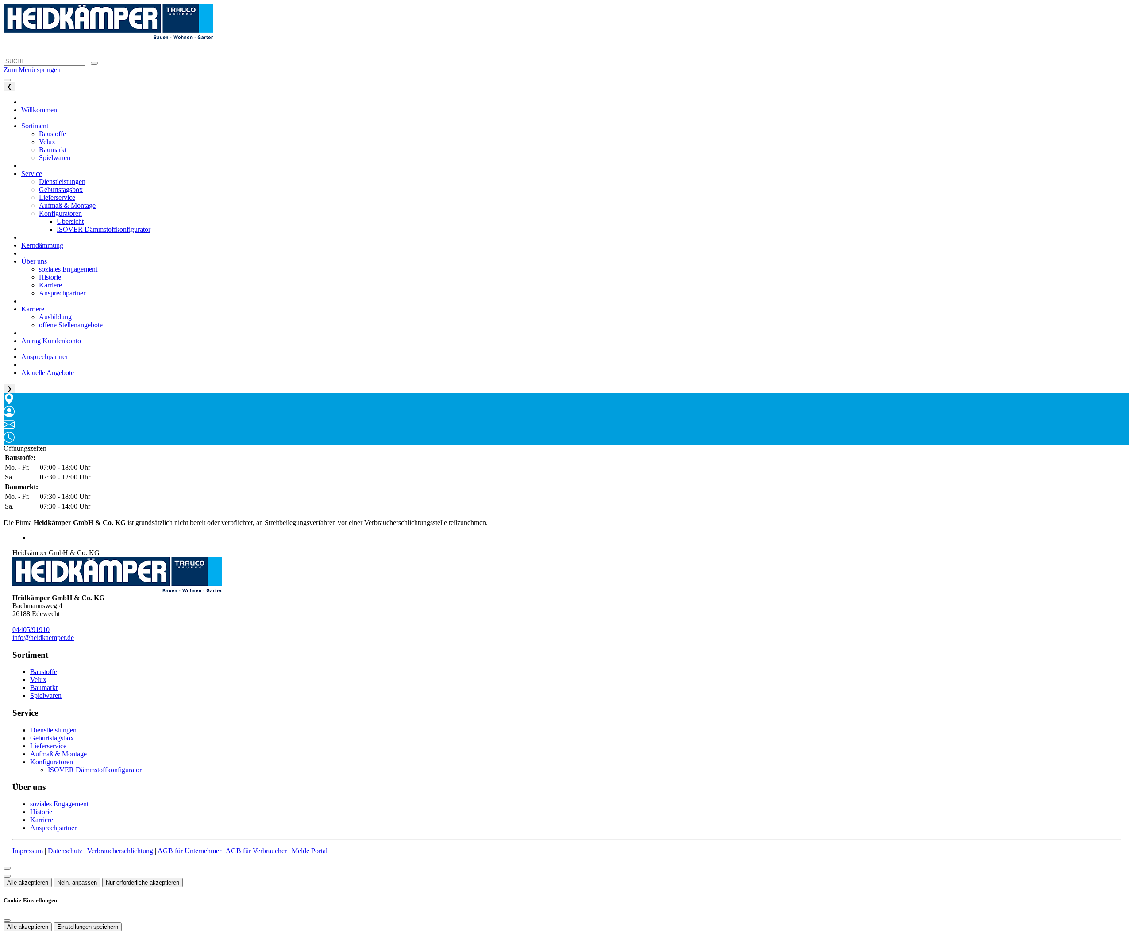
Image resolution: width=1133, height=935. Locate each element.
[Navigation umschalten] (7, 80)
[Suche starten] (94, 63)
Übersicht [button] (70, 221)
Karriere (41, 820)
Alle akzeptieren (27, 882)
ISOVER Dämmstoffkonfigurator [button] (103, 229)
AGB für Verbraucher (256, 851)
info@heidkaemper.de (43, 637)
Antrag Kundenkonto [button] (51, 341)
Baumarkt (44, 687)
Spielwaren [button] (54, 157)
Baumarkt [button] (52, 149)
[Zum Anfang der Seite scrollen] (7, 876)
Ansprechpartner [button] (62, 293)
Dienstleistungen (53, 730)
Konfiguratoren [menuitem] (60, 213)
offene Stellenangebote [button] (71, 325)
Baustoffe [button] (52, 134)
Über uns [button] (34, 261)
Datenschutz (65, 851)
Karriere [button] (50, 285)
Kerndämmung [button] (42, 245)
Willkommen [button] (39, 110)
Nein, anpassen (77, 882)
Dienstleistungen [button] (62, 181)
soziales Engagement (59, 804)
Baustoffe (43, 671)
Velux (38, 679)
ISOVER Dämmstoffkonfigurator (95, 770)
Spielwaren (46, 695)
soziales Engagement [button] (68, 269)
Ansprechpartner (53, 828)
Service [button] (31, 173)
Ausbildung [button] (55, 317)
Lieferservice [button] (57, 197)
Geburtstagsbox (52, 738)
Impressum (27, 851)
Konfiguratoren (51, 762)
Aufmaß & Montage (58, 754)
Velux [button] (47, 142)
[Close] (7, 868)
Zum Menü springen (32, 69)
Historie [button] (50, 277)
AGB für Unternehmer (189, 851)
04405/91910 (31, 629)
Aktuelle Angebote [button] (47, 372)
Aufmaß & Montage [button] (67, 205)
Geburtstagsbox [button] (61, 189)
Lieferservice (48, 746)
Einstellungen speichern (87, 927)
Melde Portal (309, 851)
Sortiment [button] (34, 126)
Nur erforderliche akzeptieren (142, 882)
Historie (41, 812)
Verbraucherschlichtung (120, 851)
